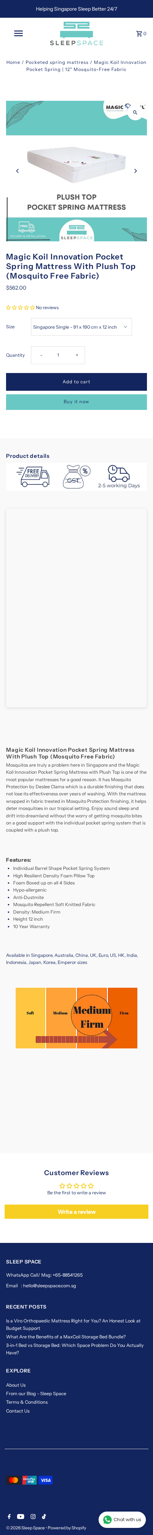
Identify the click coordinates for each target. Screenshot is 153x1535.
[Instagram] (32, 1517)
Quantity (15, 355)
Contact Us (18, 1411)
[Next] (135, 171)
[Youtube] (19, 1517)
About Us (16, 1385)
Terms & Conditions (27, 1402)
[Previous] (18, 171)
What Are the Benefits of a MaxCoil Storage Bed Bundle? (66, 1336)
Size (10, 326)
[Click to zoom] (135, 112)
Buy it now (76, 401)
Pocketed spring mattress (57, 62)
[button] (20, 307)
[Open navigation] (19, 33)
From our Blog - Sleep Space (36, 1393)
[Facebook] (8, 1517)
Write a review (77, 1211)
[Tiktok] (43, 1517)
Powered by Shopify (67, 1527)
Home (13, 62)
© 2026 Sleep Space (26, 1527)
